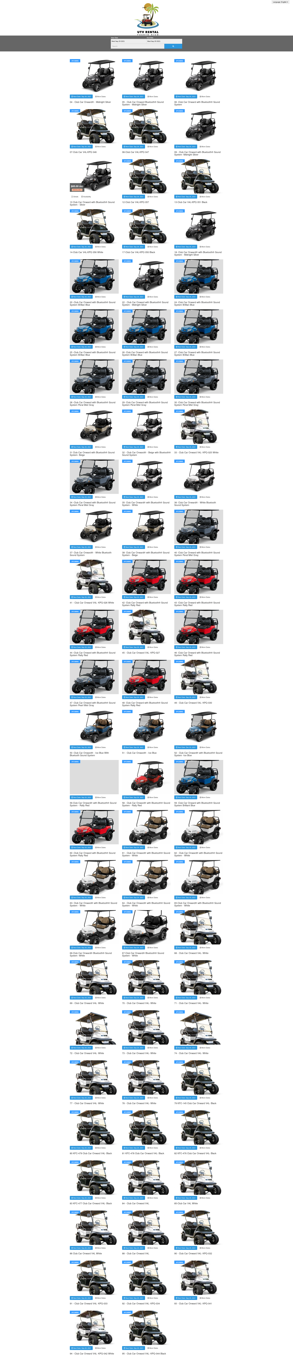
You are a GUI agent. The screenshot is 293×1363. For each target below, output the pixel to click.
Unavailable (77, 190)
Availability (87, 196)
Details (75, 196)
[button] (81, 96)
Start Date (114, 38)
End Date (150, 38)
